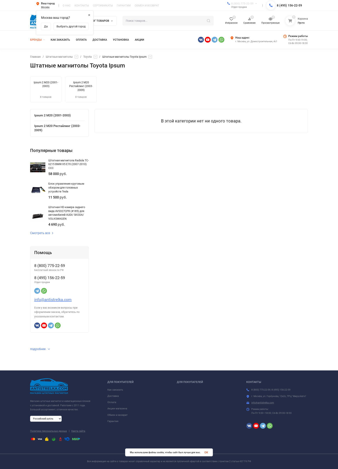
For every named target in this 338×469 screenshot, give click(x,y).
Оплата (111, 402)
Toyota (87, 56)
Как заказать (115, 389)
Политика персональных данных (48, 431)
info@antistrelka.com (53, 299)
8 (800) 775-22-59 (242, 3)
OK (206, 452)
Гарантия (112, 421)
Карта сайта (78, 431)
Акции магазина (117, 408)
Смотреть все (40, 233)
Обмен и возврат (117, 414)
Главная (35, 56)
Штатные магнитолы (59, 56)
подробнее (38, 349)
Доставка (113, 395)
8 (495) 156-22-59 (289, 5)
